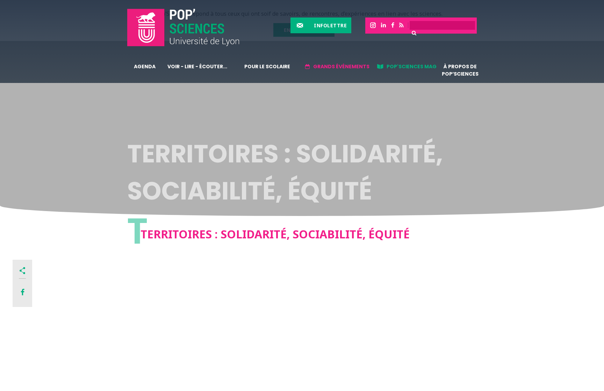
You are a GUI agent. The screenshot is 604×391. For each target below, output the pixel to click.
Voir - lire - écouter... (197, 66)
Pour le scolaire (267, 66)
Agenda (145, 66)
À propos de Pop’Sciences (460, 70)
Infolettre (330, 25)
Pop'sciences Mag (412, 66)
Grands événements (341, 66)
